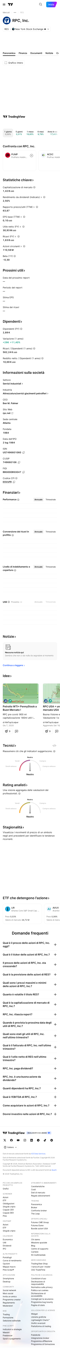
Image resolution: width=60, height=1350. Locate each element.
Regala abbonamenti (40, 1195)
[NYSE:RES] (5, 701)
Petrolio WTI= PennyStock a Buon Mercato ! (20, 708)
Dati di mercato (38, 1192)
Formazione (8, 1317)
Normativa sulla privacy (42, 1287)
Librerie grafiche (38, 1317)
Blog (33, 1245)
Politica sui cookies (39, 1290)
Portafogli (7, 1257)
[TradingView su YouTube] (18, 1140)
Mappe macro (9, 1266)
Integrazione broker (40, 1338)
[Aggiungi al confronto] (31, 155)
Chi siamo (35, 1239)
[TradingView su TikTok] (45, 1140)
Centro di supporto (39, 1249)
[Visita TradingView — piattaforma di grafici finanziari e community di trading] (14, 117)
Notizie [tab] (49, 53)
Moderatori (8, 1306)
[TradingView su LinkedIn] (31, 1140)
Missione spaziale (39, 1242)
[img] (45, 29)
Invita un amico (10, 1296)
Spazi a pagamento (12, 1338)
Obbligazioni (8, 1203)
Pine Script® (8, 1270)
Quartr (54, 1170)
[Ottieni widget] (54, 745)
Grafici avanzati (38, 1323)
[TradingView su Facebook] (11, 1140)
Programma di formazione (43, 1344)
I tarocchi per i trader (40, 1266)
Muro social (8, 1293)
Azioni (5, 1197)
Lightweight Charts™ (40, 1320)
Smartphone (8, 1278)
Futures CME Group (40, 1222)
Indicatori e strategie (12, 1329)
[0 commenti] (16, 731)
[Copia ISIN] (23, 452)
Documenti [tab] (36, 53)
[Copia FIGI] (23, 472)
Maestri (6, 1332)
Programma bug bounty (42, 1302)
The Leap (35, 1213)
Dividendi (7, 1245)
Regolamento (9, 1302)
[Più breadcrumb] (15, 12)
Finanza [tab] (23, 53)
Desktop (6, 1281)
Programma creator (12, 1299)
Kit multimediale (38, 1255)
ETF (4, 1200)
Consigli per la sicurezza (42, 1299)
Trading (6, 1314)
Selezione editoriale (12, 1320)
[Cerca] (40, 4)
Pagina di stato (38, 1305)
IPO (4, 1249)
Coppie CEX (8, 1209)
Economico (8, 1239)
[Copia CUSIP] (19, 462)
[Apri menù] (4, 4)
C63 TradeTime (38, 1270)
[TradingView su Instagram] (25, 1140)
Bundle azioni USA (39, 1228)
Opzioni (6, 1263)
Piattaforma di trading (41, 1326)
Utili (4, 1242)
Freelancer (7, 1335)
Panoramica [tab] (9, 53)
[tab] (38, 500)
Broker (34, 1207)
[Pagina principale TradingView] (10, 4)
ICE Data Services (38, 1154)
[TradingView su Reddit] (52, 1140)
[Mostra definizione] (34, 187)
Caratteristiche (38, 1186)
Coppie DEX (8, 1213)
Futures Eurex (37, 1225)
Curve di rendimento (12, 1260)
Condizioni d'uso (38, 1278)
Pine (5, 1216)
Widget (34, 1314)
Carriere (34, 1252)
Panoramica (36, 1204)
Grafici (6, 1188)
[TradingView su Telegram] (38, 1140)
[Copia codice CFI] (14, 482)
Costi (33, 1189)
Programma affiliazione (41, 1341)
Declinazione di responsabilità (38, 1282)
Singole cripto (9, 1206)
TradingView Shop (39, 1263)
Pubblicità (35, 1335)
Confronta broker (39, 1210)
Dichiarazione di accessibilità (38, 1294)
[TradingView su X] (5, 1140)
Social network (9, 1290)
